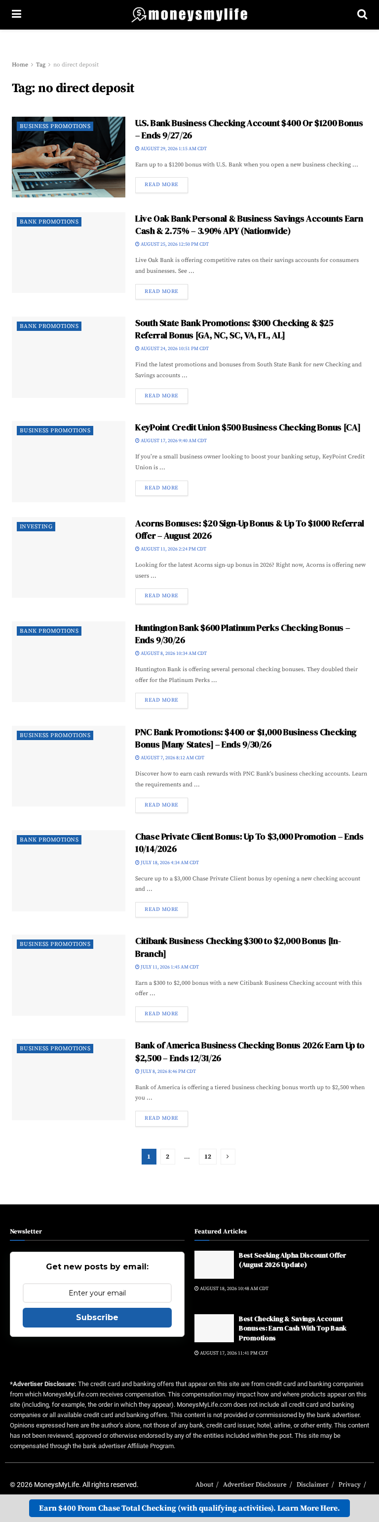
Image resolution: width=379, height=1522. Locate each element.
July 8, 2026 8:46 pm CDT (168, 1071)
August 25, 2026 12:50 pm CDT (174, 244)
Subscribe (97, 1317)
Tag (40, 64)
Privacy (350, 1485)
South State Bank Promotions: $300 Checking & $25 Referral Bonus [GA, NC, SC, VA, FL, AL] (234, 329)
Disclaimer (313, 1485)
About (204, 1485)
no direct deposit (76, 64)
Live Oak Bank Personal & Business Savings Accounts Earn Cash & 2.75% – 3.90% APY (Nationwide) (249, 224)
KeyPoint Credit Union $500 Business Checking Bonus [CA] (247, 427)
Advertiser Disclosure (255, 1485)
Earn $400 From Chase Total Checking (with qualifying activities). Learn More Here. (189, 1508)
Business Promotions (55, 126)
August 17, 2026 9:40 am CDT (173, 441)
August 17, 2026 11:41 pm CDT (233, 1353)
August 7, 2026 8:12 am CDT (172, 758)
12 (207, 1157)
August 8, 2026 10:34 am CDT (173, 653)
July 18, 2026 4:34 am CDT (169, 863)
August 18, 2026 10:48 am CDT (233, 1289)
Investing (36, 526)
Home (20, 64)
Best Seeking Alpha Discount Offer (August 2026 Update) (292, 1260)
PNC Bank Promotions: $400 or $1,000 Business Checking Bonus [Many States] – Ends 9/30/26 (245, 738)
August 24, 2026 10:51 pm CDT (174, 349)
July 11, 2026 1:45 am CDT (169, 967)
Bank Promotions (49, 222)
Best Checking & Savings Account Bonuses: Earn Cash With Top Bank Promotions (292, 1328)
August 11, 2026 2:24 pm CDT (173, 549)
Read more (162, 184)
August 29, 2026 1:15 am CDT (173, 149)
